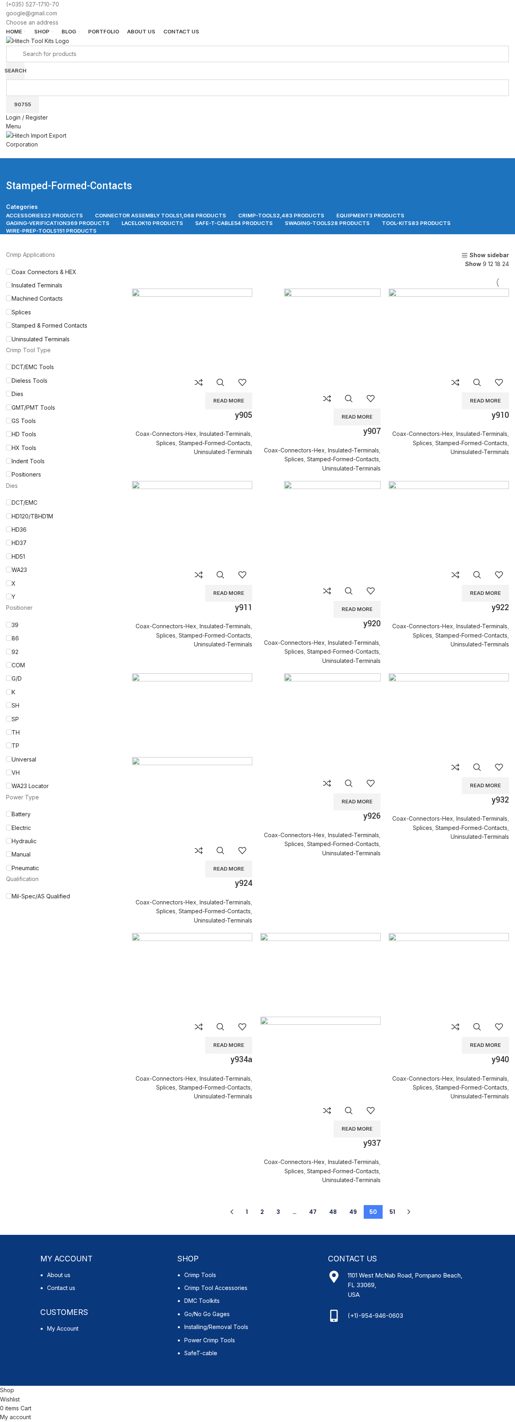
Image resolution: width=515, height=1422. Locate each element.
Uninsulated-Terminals (223, 451)
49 (353, 1212)
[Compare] (199, 382)
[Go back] (16, 168)
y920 (372, 623)
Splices (165, 443)
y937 (372, 1143)
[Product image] (192, 798)
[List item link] (104, 1286)
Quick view (220, 382)
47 (313, 1212)
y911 (243, 607)
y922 (500, 607)
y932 (500, 800)
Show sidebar (489, 255)
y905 (243, 415)
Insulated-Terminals (225, 433)
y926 (372, 816)
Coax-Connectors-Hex (166, 433)
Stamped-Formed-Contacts (215, 443)
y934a (241, 1059)
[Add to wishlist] (242, 382)
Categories (22, 207)
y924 (243, 883)
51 (392, 1212)
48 (333, 1212)
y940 (500, 1059)
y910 (500, 415)
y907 (372, 431)
